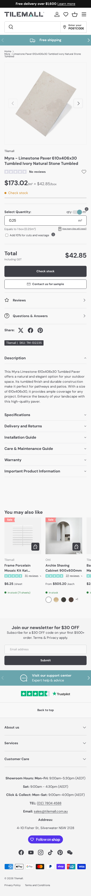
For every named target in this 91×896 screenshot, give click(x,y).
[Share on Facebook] (30, 330)
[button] (74, 14)
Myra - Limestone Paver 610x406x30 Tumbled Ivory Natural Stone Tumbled (42, 55)
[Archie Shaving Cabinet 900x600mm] (64, 535)
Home (7, 51)
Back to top (45, 710)
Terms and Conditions (37, 885)
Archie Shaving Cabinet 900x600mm (64, 568)
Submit (45, 660)
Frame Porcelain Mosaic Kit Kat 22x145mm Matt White (17, 568)
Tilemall (9, 151)
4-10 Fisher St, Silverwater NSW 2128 (45, 828)
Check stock (45, 271)
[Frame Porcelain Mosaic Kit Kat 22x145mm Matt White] (22, 535)
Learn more (66, 4)
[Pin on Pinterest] (40, 330)
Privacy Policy (12, 885)
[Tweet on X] (21, 330)
